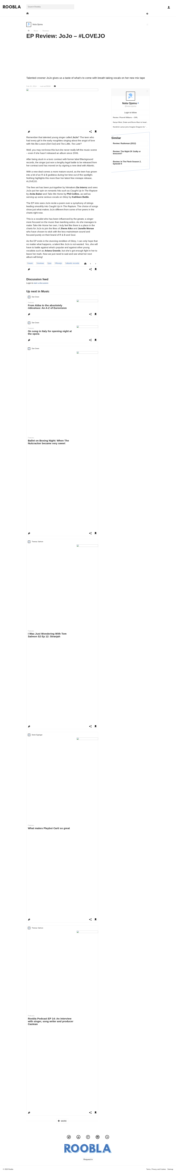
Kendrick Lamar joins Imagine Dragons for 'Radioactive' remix (131, 127)
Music (36, 31)
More (63, 1121)
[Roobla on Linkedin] (107, 1137)
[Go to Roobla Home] (12, 6)
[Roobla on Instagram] (97, 1137)
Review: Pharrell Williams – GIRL (125, 117)
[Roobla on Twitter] (69, 1137)
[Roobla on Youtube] (78, 1137)
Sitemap (170, 1169)
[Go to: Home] (27, 13)
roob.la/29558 (45, 86)
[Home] (28, 31)
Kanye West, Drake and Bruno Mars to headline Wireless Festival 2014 (131, 122)
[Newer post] (90, 263)
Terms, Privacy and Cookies (156, 1169)
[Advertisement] (88, 58)
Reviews (46, 31)
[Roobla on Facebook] (88, 1137)
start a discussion (41, 283)
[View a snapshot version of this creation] (55, 86)
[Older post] (95, 263)
